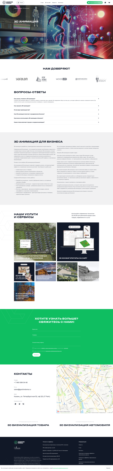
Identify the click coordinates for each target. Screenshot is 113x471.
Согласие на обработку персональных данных (87, 458)
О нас (42, 2)
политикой (66, 348)
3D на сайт (48, 2)
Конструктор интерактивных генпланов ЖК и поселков (55, 444)
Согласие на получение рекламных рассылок (87, 462)
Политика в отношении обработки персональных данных (86, 454)
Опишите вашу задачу (38, 342)
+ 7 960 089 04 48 (20, 382)
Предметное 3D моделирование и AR (51, 459)
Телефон (34, 335)
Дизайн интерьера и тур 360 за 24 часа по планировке (55, 450)
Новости (54, 2)
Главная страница (18, 8)
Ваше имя (34, 329)
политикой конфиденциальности (60, 468)
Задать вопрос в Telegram (96, 2)
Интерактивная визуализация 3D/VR (51, 456)
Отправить (36, 354)
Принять (108, 468)
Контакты (60, 2)
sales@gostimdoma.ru (22, 389)
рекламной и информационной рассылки (54, 351)
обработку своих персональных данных (49, 348)
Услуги (21, 2)
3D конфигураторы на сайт (49, 447)
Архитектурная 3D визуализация (50, 453)
